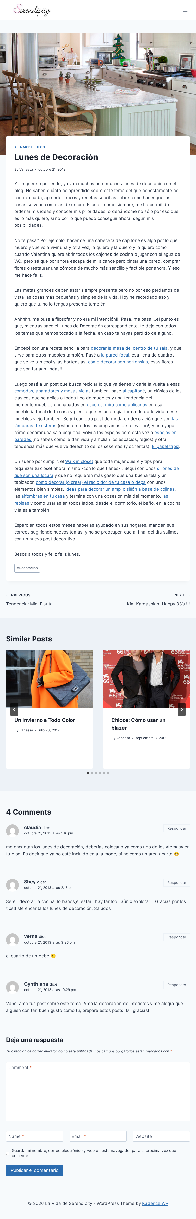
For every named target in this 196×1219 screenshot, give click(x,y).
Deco (40, 147)
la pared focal (115, 355)
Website (143, 1136)
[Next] (182, 709)
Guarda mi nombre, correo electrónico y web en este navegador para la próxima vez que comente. (94, 1153)
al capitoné (133, 390)
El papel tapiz (165, 446)
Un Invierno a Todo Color (44, 720)
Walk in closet (79, 461)
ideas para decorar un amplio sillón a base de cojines (120, 489)
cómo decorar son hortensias (118, 361)
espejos (95, 404)
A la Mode (23, 147)
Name (16, 1136)
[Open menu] (185, 10)
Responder (176, 828)
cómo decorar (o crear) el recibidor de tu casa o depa (91, 482)
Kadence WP (155, 1203)
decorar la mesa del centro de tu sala (129, 348)
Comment (20, 1067)
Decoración (27, 568)
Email (79, 1136)
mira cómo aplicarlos (126, 404)
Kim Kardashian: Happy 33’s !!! (158, 600)
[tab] (88, 773)
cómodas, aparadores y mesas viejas (52, 390)
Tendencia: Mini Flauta (29, 600)
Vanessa (26, 169)
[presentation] (49, 679)
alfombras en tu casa (43, 496)
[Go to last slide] (14, 709)
